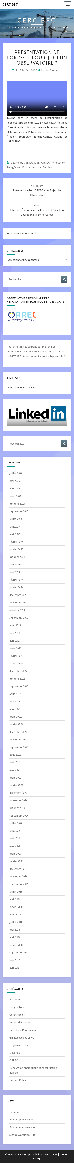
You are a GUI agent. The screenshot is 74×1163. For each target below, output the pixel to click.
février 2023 (16, 656)
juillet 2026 (16, 473)
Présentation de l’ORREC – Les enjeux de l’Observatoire (37, 190)
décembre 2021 (18, 732)
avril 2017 (15, 967)
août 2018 (15, 914)
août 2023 (15, 625)
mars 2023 (15, 648)
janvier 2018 (16, 945)
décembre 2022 (18, 671)
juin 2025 (14, 526)
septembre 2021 (19, 747)
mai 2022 (14, 701)
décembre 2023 (18, 595)
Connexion (15, 1112)
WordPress (50, 1154)
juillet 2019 (16, 891)
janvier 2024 (16, 587)
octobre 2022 (17, 678)
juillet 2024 (16, 564)
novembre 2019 (18, 876)
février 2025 (16, 541)
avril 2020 (15, 846)
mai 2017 (14, 960)
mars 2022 (15, 716)
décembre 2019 (18, 868)
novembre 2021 (18, 739)
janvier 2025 (16, 549)
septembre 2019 (19, 884)
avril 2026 (15, 488)
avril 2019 (15, 899)
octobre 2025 (17, 503)
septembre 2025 (19, 511)
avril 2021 (15, 770)
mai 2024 (14, 572)
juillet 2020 (16, 823)
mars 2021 (15, 777)
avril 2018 (15, 937)
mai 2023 (14, 633)
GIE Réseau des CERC (21, 1037)
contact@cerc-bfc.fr (54, 356)
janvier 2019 (16, 907)
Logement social (19, 1045)
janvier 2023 (16, 663)
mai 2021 (14, 762)
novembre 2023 (18, 602)
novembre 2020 (18, 800)
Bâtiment (16, 162)
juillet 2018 (16, 922)
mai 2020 (14, 838)
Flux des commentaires (23, 1127)
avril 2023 (15, 640)
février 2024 (16, 579)
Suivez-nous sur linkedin (37, 421)
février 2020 (16, 861)
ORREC (45, 162)
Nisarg (37, 1158)
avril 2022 (15, 709)
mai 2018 (14, 929)
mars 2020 (15, 853)
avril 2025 (15, 534)
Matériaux (15, 1052)
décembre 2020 (18, 792)
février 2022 (16, 724)
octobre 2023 (17, 610)
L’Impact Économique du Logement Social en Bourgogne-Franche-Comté (37, 210)
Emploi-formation (20, 1022)
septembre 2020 (19, 815)
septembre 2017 (19, 952)
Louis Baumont (51, 70)
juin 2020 (14, 830)
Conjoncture (16, 1007)
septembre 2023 (19, 617)
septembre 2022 (19, 686)
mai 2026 (14, 480)
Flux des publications (21, 1119)
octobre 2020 (17, 808)
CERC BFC (10, 4)
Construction (32, 162)
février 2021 (16, 785)
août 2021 (15, 754)
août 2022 (15, 694)
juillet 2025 (16, 518)
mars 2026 (15, 496)
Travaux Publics (18, 1080)
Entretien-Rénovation (22, 1030)
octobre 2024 (17, 557)
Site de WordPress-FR (22, 1134)
